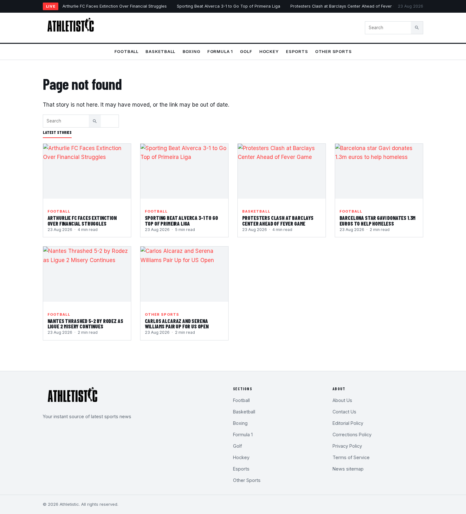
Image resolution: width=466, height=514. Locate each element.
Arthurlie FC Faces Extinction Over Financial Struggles (114, 6)
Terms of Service (351, 457)
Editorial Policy (348, 423)
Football (126, 51)
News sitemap (348, 468)
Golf (246, 51)
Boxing (191, 51)
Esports (297, 51)
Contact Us (344, 411)
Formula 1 (220, 51)
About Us (342, 400)
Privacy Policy (347, 446)
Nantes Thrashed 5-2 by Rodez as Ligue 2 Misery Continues (85, 324)
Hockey (269, 51)
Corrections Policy (352, 434)
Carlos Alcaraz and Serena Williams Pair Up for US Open (177, 324)
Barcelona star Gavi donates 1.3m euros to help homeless (378, 220)
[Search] (417, 28)
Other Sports (333, 51)
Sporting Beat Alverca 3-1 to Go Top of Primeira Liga (228, 6)
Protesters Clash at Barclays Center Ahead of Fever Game (347, 6)
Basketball (160, 51)
